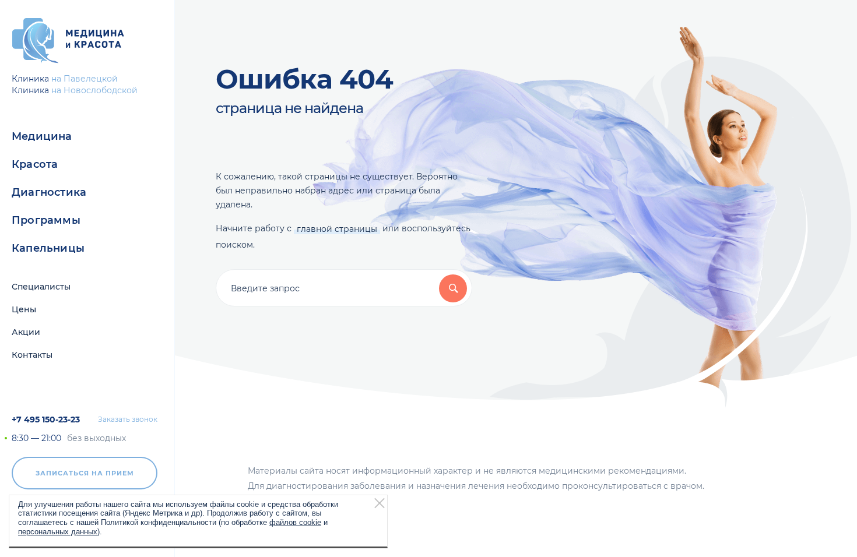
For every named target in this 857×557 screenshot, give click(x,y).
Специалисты (41, 287)
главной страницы (337, 229)
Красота (35, 164)
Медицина (42, 136)
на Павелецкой (84, 78)
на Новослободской (94, 90)
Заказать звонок (127, 419)
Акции (26, 332)
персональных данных (57, 531)
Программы (46, 220)
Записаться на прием (85, 473)
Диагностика (49, 192)
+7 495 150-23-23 (46, 419)
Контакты (32, 355)
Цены (24, 309)
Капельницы (48, 248)
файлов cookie (295, 522)
